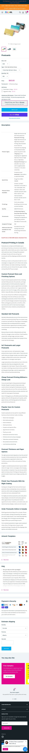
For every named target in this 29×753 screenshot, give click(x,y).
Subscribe (6, 728)
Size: (4, 60)
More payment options (14, 118)
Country (4, 624)
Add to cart (15, 109)
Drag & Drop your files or (14, 103)
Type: (9, 67)
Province (4, 632)
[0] (26, 12)
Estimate (6, 648)
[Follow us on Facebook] (3, 737)
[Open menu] (2, 12)
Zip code (4, 639)
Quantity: (5, 73)
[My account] (23, 12)
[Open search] (20, 12)
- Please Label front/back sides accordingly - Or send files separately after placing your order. (14, 97)
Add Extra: (4, 87)
